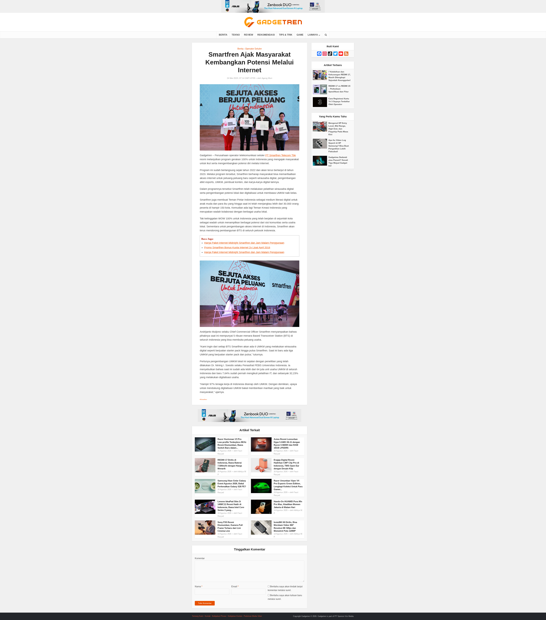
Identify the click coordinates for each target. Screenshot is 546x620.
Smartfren (204, 399)
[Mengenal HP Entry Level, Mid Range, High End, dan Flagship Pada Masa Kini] (320, 126)
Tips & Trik (285, 35)
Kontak (208, 616)
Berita (223, 35)
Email (235, 586)
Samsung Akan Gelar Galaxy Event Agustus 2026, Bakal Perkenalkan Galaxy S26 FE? (232, 483)
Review (248, 35)
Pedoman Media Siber (253, 616)
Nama (198, 586)
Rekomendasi (266, 35)
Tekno (236, 35)
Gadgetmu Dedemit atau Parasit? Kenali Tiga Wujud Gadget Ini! (338, 161)
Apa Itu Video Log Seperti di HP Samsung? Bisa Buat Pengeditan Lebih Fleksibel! (338, 146)
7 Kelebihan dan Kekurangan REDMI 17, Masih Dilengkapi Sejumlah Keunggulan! (339, 76)
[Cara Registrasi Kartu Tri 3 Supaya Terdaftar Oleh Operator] (320, 102)
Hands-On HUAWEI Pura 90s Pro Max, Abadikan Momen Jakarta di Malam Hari (288, 504)
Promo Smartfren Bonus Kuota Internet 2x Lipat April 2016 (237, 247)
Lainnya (313, 35)
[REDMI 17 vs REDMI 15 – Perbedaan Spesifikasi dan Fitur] (320, 89)
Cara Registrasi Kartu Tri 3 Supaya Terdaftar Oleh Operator (339, 101)
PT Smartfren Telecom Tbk (280, 155)
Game (300, 35)
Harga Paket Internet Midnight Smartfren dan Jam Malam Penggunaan (244, 242)
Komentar (200, 558)
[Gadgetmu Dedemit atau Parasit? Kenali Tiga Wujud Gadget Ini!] (320, 161)
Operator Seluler (253, 49)
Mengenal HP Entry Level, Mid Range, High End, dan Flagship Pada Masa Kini (338, 129)
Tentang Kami (197, 616)
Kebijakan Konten (235, 616)
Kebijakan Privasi (219, 616)
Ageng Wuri (267, 78)
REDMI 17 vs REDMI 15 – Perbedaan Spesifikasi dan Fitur (339, 89)
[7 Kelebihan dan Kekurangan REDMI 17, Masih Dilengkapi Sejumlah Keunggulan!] (320, 75)
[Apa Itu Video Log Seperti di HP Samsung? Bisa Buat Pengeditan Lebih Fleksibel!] (320, 144)
